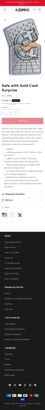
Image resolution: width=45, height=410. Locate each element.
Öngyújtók (9, 354)
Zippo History (10, 247)
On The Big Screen (12, 263)
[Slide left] (17, 81)
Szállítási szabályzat (13, 334)
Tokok (7, 359)
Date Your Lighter (12, 252)
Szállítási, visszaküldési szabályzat (19, 299)
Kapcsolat (9, 309)
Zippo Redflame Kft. (13, 242)
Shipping (13, 103)
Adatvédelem (10, 324)
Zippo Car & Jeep (12, 273)
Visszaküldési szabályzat (15, 329)
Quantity (5, 107)
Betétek (8, 365)
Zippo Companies (12, 279)
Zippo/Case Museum (13, 268)
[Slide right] (27, 81)
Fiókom (8, 293)
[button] (4, 9)
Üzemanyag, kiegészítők (14, 370)
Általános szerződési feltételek (17, 339)
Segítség (8, 304)
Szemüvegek (10, 375)
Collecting (9, 258)
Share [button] (6, 207)
